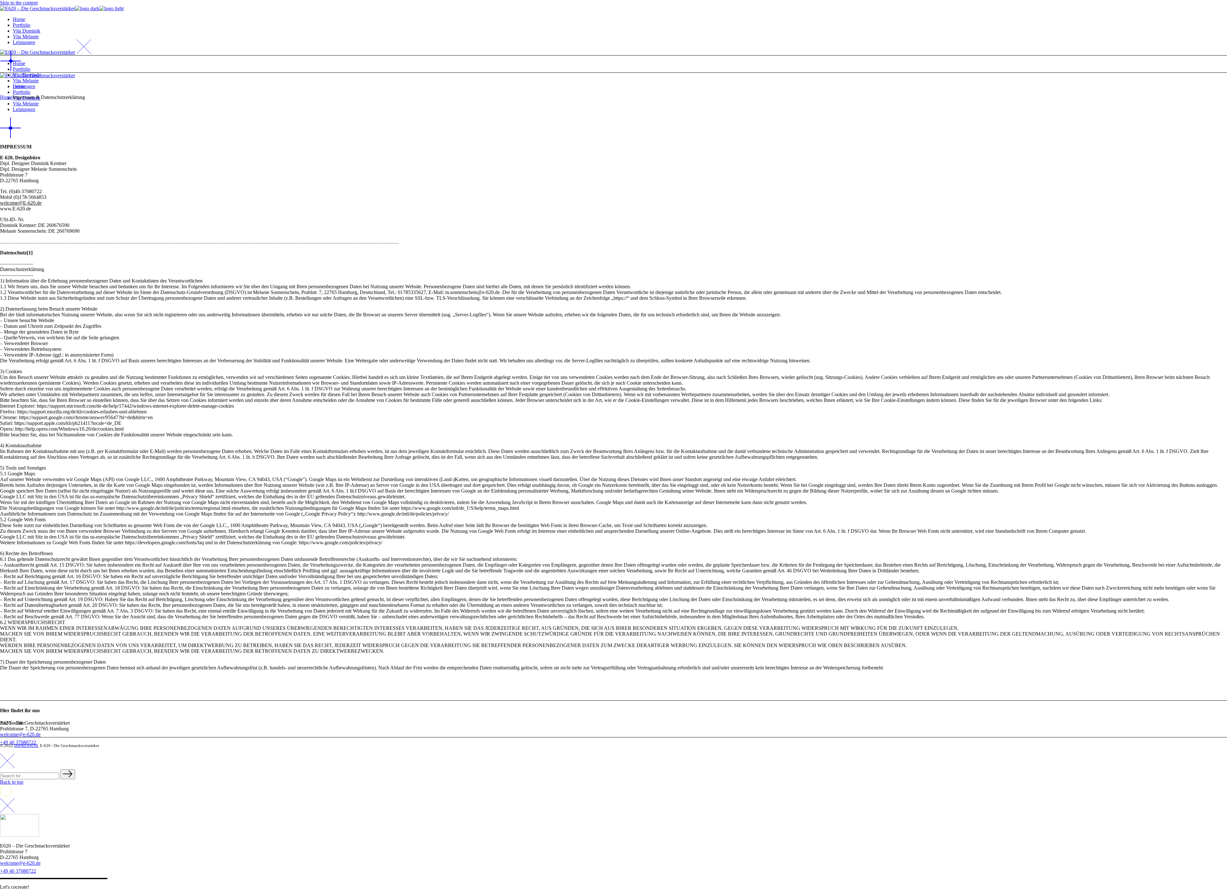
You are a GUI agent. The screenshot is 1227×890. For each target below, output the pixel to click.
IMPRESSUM (26, 745)
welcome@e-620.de (20, 734)
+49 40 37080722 (18, 871)
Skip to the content (19, 2)
